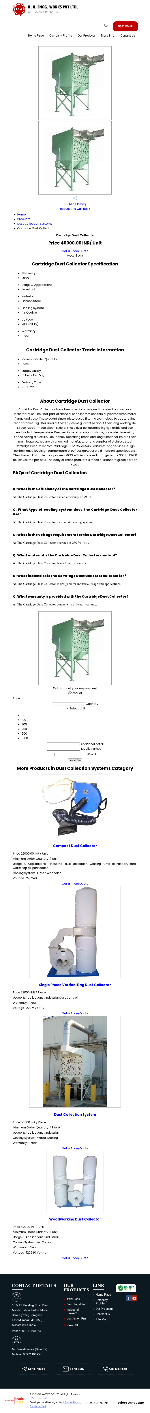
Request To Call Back (75, 209)
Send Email (126, 26)
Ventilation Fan (76, 1318)
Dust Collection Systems (34, 224)
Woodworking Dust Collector (75, 1219)
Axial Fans (73, 1299)
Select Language (130, 1403)
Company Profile (60, 35)
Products (23, 219)
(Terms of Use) (39, 1398)
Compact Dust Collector (75, 845)
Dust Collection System (75, 1114)
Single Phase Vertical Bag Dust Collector (75, 984)
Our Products (87, 35)
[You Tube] (134, 1300)
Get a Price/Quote (75, 251)
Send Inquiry (77, 204)
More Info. (108, 35)
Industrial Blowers (73, 1311)
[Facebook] (129, 1300)
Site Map (101, 1319)
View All (72, 1325)
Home (21, 214)
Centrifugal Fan (76, 1304)
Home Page (36, 35)
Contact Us (128, 35)
